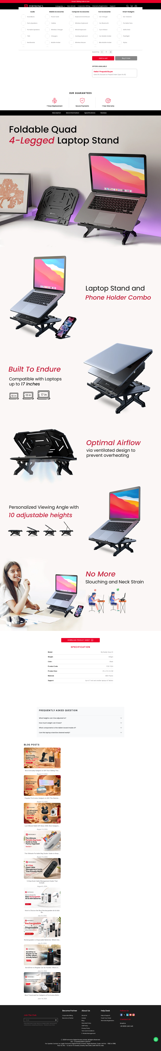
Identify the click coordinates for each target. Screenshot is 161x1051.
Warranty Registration (107, 1020)
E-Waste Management (88, 1033)
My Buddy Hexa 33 (107, 652)
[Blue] (93, 41)
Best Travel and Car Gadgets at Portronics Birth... (42, 995)
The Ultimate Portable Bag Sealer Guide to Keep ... (42, 853)
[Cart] (131, 6)
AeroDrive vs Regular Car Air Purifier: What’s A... (42, 967)
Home (25, 11)
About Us (84, 1015)
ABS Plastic (109, 676)
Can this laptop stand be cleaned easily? (54, 733)
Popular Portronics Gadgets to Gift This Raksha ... (42, 798)
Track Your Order (106, 1018)
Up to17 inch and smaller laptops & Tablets (99, 680)
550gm (111, 657)
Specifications (89, 113)
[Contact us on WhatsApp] (156, 1039)
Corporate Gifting (67, 1015)
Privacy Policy (86, 1028)
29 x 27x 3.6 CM (108, 671)
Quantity (95, 52)
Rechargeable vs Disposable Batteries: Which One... (42, 940)
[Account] (136, 6)
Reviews (104, 113)
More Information (72, 113)
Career (84, 1018)
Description (56, 113)
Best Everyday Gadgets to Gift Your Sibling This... (42, 770)
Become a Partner (67, 1018)
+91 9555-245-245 (126, 1026)
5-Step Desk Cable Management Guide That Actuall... (42, 882)
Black (111, 661)
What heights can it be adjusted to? (52, 718)
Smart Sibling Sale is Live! (81, 1)
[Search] (127, 6)
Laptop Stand (31, 11)
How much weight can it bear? (50, 723)
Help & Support (105, 1015)
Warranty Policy (86, 1023)
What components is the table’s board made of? (57, 728)
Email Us (123, 1023)
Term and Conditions (88, 1031)
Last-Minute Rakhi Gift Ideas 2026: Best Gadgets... (42, 826)
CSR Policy (85, 1026)
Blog (83, 1020)
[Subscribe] (56, 1020)
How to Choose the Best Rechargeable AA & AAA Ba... (42, 911)
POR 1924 (109, 666)
